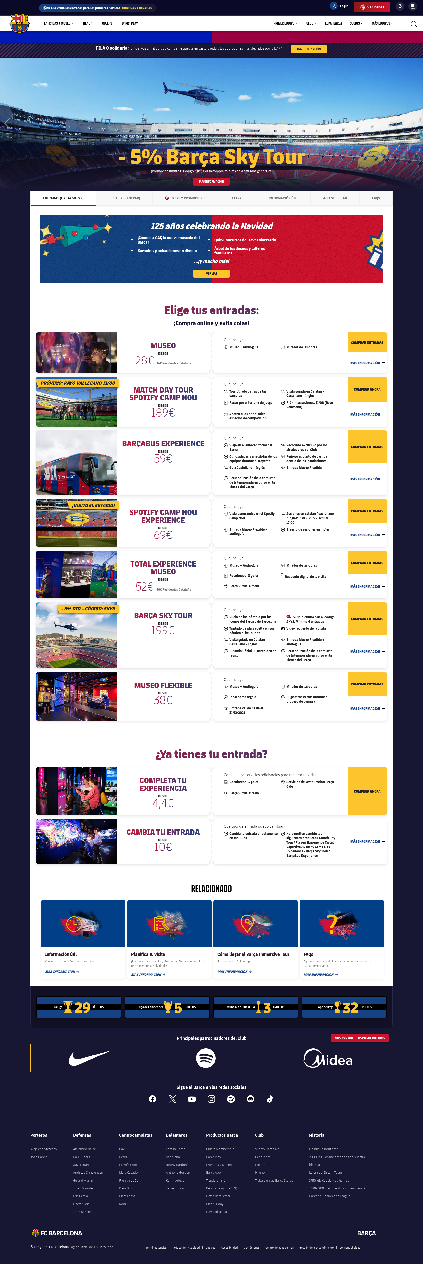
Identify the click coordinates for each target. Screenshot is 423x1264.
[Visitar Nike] (90, 1058)
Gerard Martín (83, 1180)
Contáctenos (251, 1247)
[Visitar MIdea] (327, 1058)
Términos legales (156, 1247)
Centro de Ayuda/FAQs (222, 1188)
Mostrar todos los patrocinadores (360, 1038)
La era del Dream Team (325, 1172)
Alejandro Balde (84, 1149)
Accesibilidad (229, 1247)
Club (309, 23)
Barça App (213, 1172)
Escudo (260, 1165)
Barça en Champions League (329, 1196)
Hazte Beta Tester (218, 1196)
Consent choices (350, 1247)
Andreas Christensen (88, 1172)
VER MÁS (211, 273)
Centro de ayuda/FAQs (279, 1247)
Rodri (123, 1204)
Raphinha (173, 1157)
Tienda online (215, 1180)
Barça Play (130, 23)
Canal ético (263, 1157)
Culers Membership (220, 1149)
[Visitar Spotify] (205, 1058)
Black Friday (214, 1204)
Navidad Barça (216, 1212)
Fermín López (129, 1165)
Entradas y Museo (57, 23)
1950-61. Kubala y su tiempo (329, 1180)
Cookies (210, 1247)
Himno (260, 1172)
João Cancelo (83, 1212)
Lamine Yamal (176, 1149)
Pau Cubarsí (82, 1157)
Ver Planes (375, 7)
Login (341, 6)
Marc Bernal (127, 1196)
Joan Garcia (38, 1157)
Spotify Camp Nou (268, 1149)
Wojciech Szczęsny (43, 1149)
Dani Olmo (126, 1188)
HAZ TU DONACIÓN (309, 49)
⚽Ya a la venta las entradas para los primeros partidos (97, 8)
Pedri (123, 1157)
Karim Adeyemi (177, 1180)
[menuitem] (412, 5)
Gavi (122, 1149)
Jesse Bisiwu (175, 1188)
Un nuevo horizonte (323, 1149)
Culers (107, 23)
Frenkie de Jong (130, 1180)
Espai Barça (333, 23)
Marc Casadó (128, 1172)
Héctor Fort (81, 1204)
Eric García (80, 1196)
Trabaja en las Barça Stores (274, 1180)
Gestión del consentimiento (316, 1247)
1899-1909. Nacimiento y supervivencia (337, 1188)
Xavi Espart (81, 1165)
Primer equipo (284, 23)
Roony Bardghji (177, 1165)
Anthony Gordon (178, 1172)
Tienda (87, 23)
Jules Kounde (83, 1188)
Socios (355, 23)
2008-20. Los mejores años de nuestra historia (337, 1161)
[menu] (412, 6)
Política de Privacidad (186, 1247)
